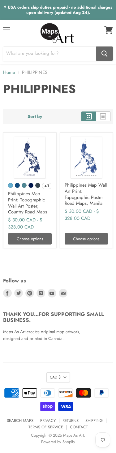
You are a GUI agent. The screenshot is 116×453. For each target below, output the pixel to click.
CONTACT (79, 427)
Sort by (35, 116)
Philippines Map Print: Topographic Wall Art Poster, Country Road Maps (27, 202)
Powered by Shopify (58, 442)
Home (9, 72)
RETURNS (70, 420)
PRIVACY (48, 420)
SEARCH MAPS (20, 420)
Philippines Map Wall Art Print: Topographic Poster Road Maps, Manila (86, 194)
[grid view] (88, 116)
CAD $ (55, 377)
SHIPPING (94, 420)
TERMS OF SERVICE (45, 427)
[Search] (104, 54)
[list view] (103, 116)
